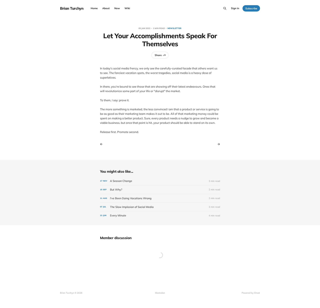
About (106, 8)
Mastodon (160, 292)
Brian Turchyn (71, 8)
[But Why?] (160, 189)
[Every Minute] (160, 215)
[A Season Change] (160, 181)
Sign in (235, 8)
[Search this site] (224, 8)
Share (158, 55)
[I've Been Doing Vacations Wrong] (160, 198)
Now (117, 8)
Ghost (257, 292)
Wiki (127, 8)
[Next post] (217, 144)
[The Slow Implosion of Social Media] (160, 207)
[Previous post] (102, 144)
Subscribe (251, 8)
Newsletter (175, 28)
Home (94, 8)
